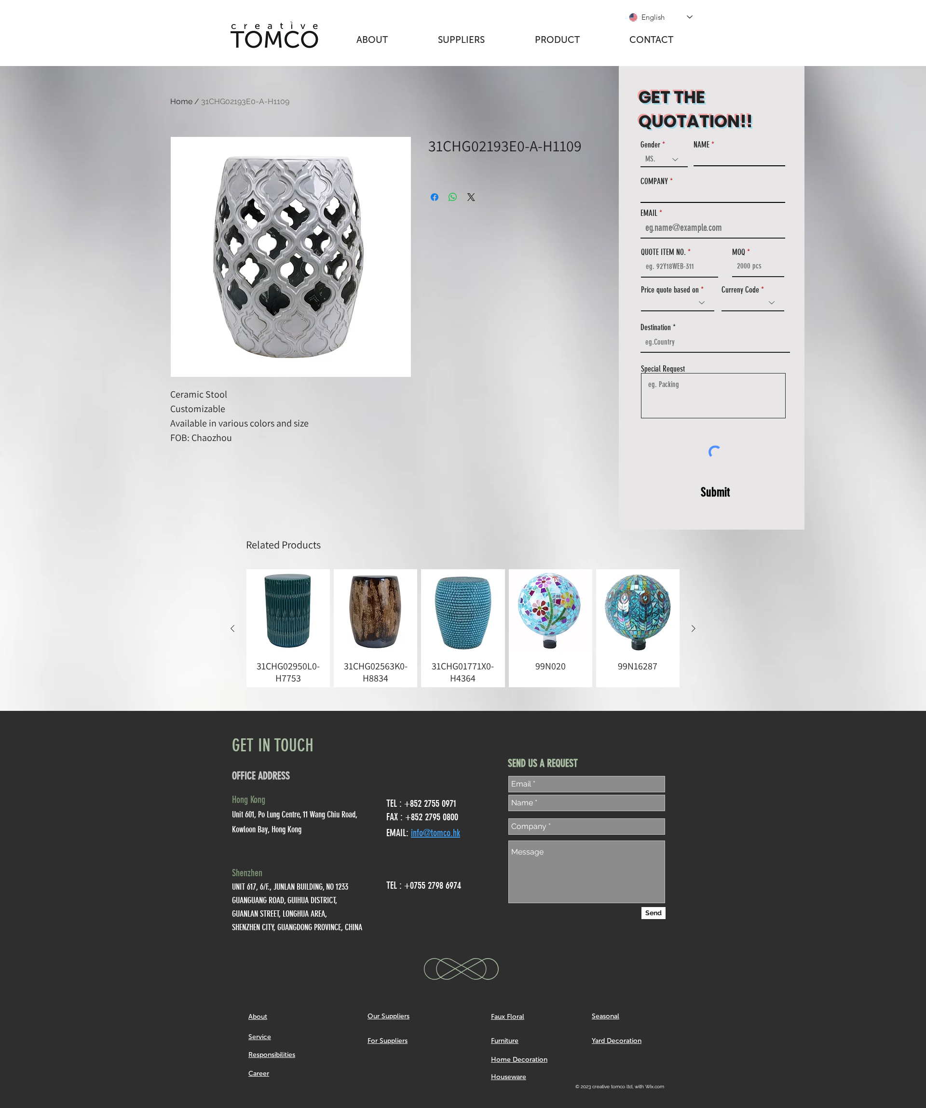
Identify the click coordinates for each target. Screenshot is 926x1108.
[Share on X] (471, 197)
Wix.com (654, 1086)
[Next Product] (693, 628)
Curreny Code (740, 290)
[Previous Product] (232, 628)
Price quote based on (670, 290)
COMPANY (654, 181)
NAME (701, 145)
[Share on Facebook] (434, 197)
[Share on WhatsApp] (453, 197)
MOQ (738, 252)
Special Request (663, 369)
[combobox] (715, 342)
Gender (650, 145)
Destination (655, 327)
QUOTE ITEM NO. (663, 252)
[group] (463, 628)
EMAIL (648, 213)
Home (181, 101)
